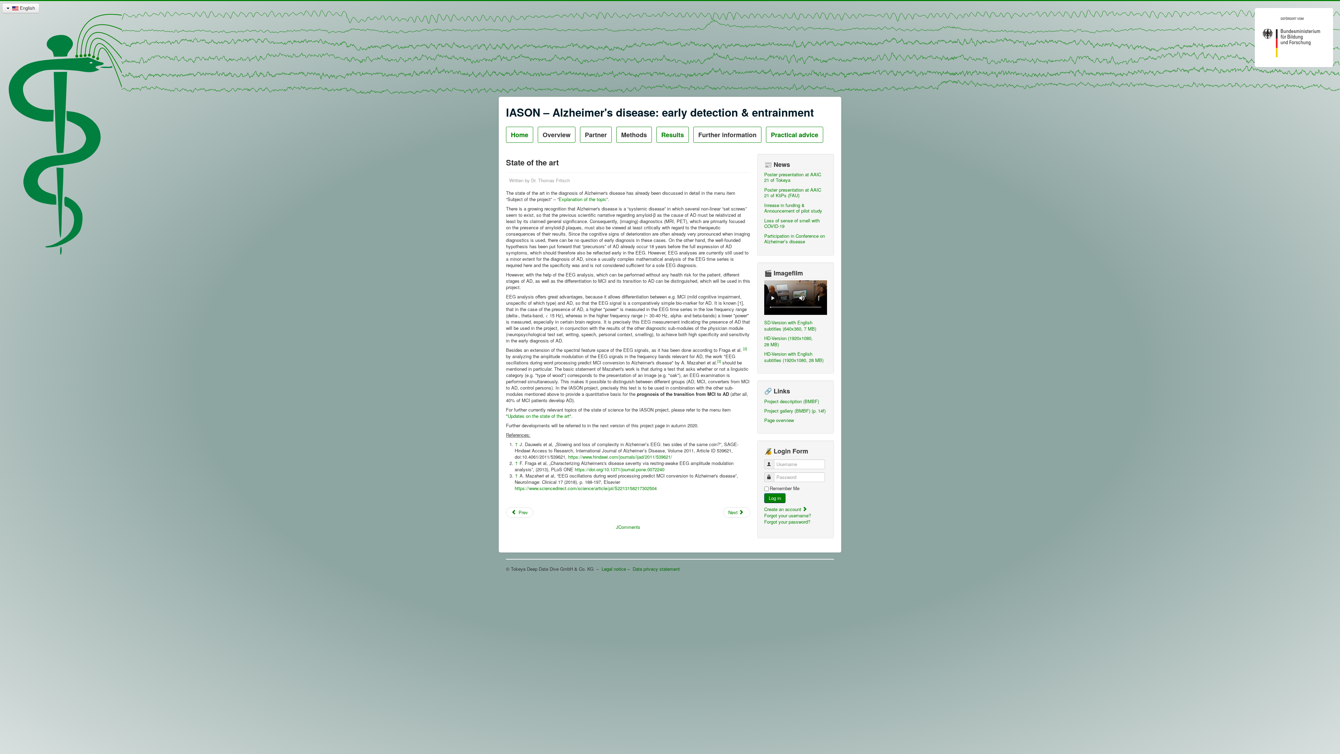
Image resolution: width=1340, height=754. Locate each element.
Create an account (783, 509)
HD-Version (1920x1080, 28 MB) (788, 341)
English (26, 8)
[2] (745, 348)
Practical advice (794, 134)
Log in (775, 498)
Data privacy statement (656, 569)
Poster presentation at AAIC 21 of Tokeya (792, 177)
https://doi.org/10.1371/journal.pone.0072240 (619, 469)
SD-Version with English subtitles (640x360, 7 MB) (790, 325)
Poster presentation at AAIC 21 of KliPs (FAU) (792, 192)
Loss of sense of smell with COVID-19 (792, 223)
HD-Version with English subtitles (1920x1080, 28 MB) (794, 356)
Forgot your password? (787, 521)
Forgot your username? (787, 515)
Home (519, 134)
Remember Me (784, 488)
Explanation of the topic (582, 199)
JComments (628, 527)
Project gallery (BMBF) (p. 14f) (795, 410)
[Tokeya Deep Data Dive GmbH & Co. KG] (574, 180)
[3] (719, 361)
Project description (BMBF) (791, 401)
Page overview (779, 420)
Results (672, 134)
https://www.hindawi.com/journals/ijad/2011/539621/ (620, 456)
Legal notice (614, 569)
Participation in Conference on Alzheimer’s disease (794, 238)
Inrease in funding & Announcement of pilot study (793, 208)
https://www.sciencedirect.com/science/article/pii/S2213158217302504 (586, 488)
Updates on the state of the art (539, 416)
